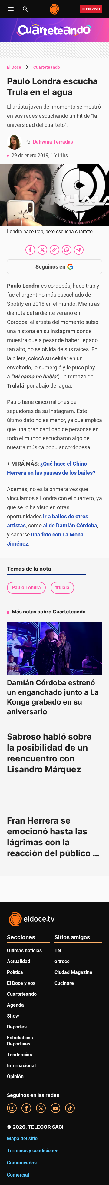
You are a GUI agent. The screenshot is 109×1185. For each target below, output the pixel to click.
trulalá (62, 587)
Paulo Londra (26, 587)
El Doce (14, 67)
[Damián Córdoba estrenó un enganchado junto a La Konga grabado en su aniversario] (54, 649)
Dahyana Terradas (53, 142)
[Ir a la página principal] (55, 9)
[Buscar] (25, 9)
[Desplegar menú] (11, 9)
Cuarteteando (46, 67)
